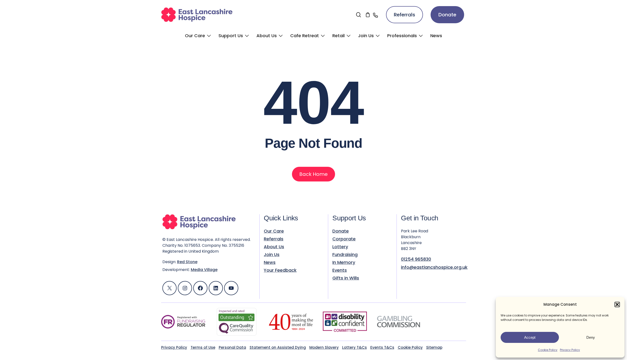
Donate (447, 14)
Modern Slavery (324, 347)
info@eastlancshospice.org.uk (434, 267)
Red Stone (187, 262)
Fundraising (345, 255)
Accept (529, 337)
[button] (617, 304)
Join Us (271, 255)
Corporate (344, 239)
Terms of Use (203, 347)
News (270, 262)
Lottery (340, 247)
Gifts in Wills (345, 278)
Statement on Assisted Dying (278, 347)
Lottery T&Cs (354, 347)
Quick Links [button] (281, 218)
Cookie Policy (547, 350)
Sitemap (434, 347)
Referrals (404, 14)
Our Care (274, 231)
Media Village (204, 269)
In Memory (343, 262)
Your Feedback (280, 270)
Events (339, 270)
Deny (590, 337)
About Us (274, 247)
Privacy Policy (570, 350)
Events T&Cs (382, 347)
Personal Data (232, 347)
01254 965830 (416, 259)
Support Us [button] (349, 218)
